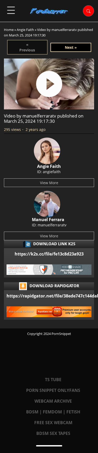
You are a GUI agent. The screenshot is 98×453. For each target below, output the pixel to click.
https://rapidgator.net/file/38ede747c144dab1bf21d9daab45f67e (49, 296)
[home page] (49, 11)
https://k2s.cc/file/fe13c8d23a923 (49, 254)
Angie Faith (25, 29)
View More (49, 182)
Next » (71, 47)
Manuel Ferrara (48, 219)
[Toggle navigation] (11, 10)
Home (9, 29)
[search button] (88, 11)
